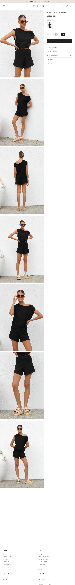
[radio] (49, 25)
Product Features (52, 47)
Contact (41, 569)
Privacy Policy (43, 577)
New (4, 554)
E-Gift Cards (43, 561)
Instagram (6, 577)
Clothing (6, 561)
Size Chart (42, 564)
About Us (42, 567)
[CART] (71, 6)
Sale (4, 567)
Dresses (5, 559)
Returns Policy (44, 556)
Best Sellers (7, 556)
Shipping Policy (44, 554)
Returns (49, 63)
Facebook (6, 582)
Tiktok (5, 579)
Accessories (7, 564)
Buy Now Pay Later (52, 55)
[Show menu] (3, 6)
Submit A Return (44, 559)
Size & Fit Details (52, 51)
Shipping (50, 59)
